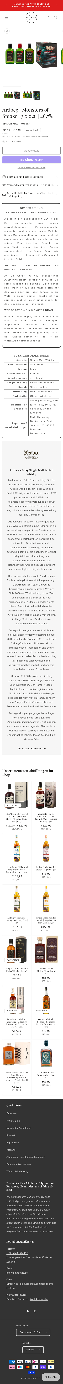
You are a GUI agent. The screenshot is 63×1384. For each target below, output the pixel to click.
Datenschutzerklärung (18, 1164)
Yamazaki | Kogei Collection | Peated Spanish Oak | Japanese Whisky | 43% (46, 818)
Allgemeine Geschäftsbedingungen (25, 1157)
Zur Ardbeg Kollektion (30, 748)
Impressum (12, 1142)
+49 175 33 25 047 (17, 1253)
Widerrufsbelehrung (17, 1171)
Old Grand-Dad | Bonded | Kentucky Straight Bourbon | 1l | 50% (46, 1023)
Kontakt (10, 1135)
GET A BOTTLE (35, 1378)
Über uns (11, 1113)
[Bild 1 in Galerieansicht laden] (12, 95)
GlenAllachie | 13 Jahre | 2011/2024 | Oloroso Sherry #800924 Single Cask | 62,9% (17, 818)
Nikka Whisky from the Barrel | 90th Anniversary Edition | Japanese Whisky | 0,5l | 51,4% (17, 1077)
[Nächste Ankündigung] (57, 5)
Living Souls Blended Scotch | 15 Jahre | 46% (46, 868)
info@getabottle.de (17, 1272)
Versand (18, 137)
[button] (6, 17)
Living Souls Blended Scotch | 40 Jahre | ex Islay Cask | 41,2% (46, 920)
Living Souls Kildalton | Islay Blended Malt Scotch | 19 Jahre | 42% (17, 869)
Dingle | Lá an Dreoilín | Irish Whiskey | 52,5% (17, 969)
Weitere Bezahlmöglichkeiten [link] (32, 167)
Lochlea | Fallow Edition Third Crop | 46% (46, 971)
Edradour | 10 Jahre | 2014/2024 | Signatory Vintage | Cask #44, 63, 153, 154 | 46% (17, 1023)
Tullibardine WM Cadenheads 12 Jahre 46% (46, 1075)
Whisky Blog (13, 1120)
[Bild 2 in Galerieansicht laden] (31, 95)
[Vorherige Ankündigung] (6, 5)
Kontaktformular (39, 1299)
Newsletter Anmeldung (18, 1128)
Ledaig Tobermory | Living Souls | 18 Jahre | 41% (17, 920)
